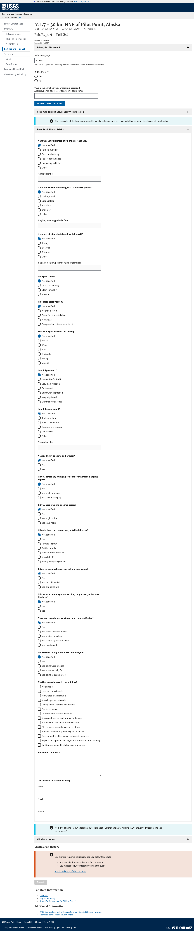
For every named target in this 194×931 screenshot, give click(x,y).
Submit (41, 882)
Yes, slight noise (49, 518)
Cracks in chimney (50, 709)
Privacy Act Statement (48, 47)
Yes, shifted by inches (52, 636)
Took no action (49, 418)
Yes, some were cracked (53, 665)
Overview (8, 28)
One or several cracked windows (57, 713)
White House (48, 928)
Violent (45, 362)
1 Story (45, 243)
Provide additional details (50, 129)
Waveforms (11, 64)
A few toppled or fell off (53, 552)
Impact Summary (47, 898)
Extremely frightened (52, 401)
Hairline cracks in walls (52, 691)
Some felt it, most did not (54, 315)
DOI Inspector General (34, 928)
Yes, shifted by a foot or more (55, 640)
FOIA (74, 928)
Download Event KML (14, 69)
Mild (44, 349)
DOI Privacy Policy (8, 922)
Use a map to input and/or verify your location (60, 111)
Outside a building (50, 154)
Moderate (46, 354)
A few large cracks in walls (54, 695)
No (40, 80)
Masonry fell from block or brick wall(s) (60, 722)
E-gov (58, 928)
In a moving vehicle (51, 163)
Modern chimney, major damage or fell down (63, 731)
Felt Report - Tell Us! (14, 48)
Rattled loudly (49, 548)
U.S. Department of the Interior (13, 928)
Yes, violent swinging (51, 497)
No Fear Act (66, 928)
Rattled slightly (49, 543)
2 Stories (46, 247)
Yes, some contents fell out (55, 631)
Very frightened (49, 397)
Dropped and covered (52, 427)
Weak (44, 345)
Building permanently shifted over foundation (63, 745)
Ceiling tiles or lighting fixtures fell (58, 704)
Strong (45, 358)
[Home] (10, 10)
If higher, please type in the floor (53, 220)
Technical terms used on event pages (56, 914)
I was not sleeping (50, 285)
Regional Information (16, 38)
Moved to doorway (50, 422)
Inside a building (50, 149)
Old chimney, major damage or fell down (61, 727)
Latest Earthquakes (13, 23)
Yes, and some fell (50, 586)
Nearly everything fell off (53, 561)
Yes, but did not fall (51, 582)
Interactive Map (13, 34)
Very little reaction (51, 383)
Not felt (45, 340)
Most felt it (47, 319)
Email (40, 799)
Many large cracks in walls (54, 700)
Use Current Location (51, 103)
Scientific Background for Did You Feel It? (58, 901)
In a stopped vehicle (51, 158)
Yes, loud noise (49, 522)
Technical (8, 54)
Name (40, 786)
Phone (41, 811)
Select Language (42, 55)
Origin (9, 59)
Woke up (46, 294)
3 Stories (46, 252)
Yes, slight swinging (51, 493)
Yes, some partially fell (52, 670)
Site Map (38, 922)
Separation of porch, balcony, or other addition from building (71, 740)
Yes (40, 76)
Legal (19, 922)
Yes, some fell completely (54, 674)
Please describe (45, 173)
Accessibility (28, 922)
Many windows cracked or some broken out (62, 718)
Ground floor (48, 200)
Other (44, 167)
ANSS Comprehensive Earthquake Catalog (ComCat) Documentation (70, 912)
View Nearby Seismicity (15, 74)
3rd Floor (46, 209)
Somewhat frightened (52, 392)
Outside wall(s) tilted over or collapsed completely (66, 736)
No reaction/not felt (51, 379)
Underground (48, 196)
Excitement (47, 388)
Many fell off (47, 557)
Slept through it (49, 289)
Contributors (12, 43)
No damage (47, 686)
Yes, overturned (49, 645)
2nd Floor (46, 205)
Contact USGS (48, 922)
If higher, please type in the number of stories (59, 262)
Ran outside (47, 431)
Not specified (48, 145)
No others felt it (49, 310)
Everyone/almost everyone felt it (57, 324)
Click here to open (46, 839)
